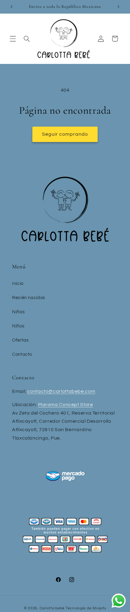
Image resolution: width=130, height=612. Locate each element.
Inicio (18, 283)
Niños (18, 326)
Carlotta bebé (52, 608)
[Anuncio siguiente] (118, 6)
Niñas (18, 312)
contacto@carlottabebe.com (61, 391)
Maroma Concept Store (65, 404)
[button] (13, 39)
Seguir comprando (65, 134)
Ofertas (20, 340)
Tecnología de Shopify (86, 608)
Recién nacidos (28, 297)
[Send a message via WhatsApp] (118, 600)
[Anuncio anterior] (11, 6)
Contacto (22, 354)
